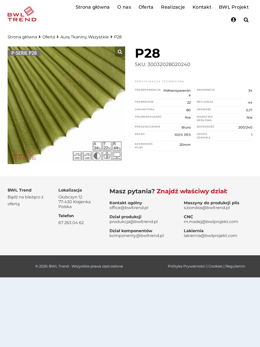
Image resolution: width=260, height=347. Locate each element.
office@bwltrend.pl (128, 207)
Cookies (215, 266)
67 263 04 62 (71, 222)
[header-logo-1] (22, 8)
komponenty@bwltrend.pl (136, 235)
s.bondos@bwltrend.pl (207, 207)
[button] (246, 19)
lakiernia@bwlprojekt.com (210, 235)
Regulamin (235, 266)
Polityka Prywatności (186, 266)
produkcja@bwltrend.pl (133, 221)
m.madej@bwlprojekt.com (211, 221)
